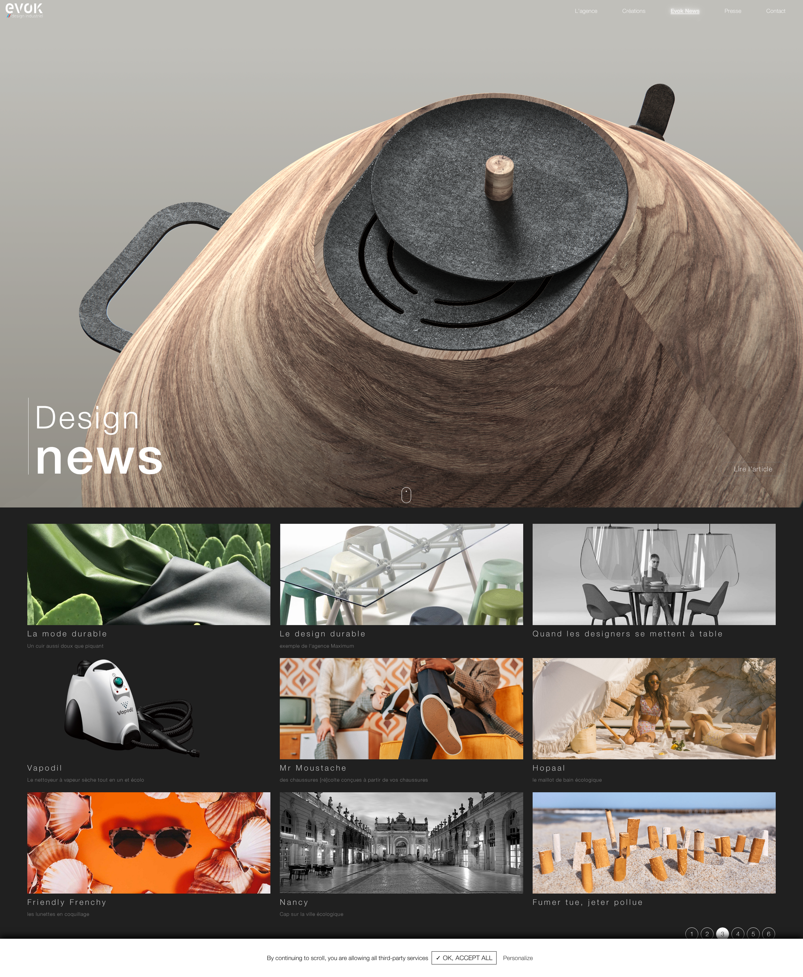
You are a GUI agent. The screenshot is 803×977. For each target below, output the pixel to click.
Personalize (518, 957)
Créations (634, 11)
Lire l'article (753, 469)
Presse (733, 11)
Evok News (685, 10)
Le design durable (323, 633)
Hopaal (549, 767)
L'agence (586, 11)
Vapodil (45, 767)
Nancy (294, 901)
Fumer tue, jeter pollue (588, 901)
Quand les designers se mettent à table (628, 633)
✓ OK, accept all (464, 957)
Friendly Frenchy (67, 901)
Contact (775, 11)
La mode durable (67, 633)
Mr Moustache (313, 767)
